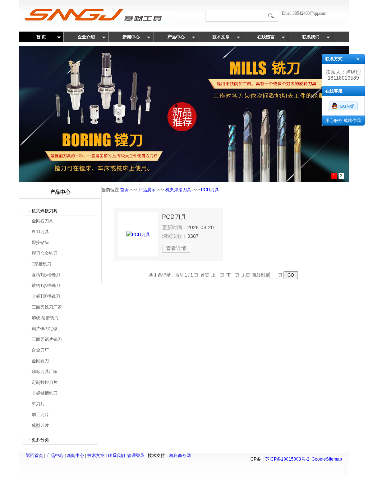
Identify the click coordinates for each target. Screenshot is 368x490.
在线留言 (266, 36)
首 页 (41, 36)
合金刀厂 (40, 350)
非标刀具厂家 (45, 371)
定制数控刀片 (45, 382)
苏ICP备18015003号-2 (287, 459)
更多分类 (40, 439)
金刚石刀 (40, 360)
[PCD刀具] (138, 234)
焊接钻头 (40, 242)
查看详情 (176, 248)
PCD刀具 (40, 231)
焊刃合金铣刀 (45, 253)
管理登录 (135, 455)
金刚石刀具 (42, 220)
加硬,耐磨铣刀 (45, 317)
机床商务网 (180, 455)
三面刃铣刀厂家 (47, 307)
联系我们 (310, 36)
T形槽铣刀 (41, 264)
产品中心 (176, 36)
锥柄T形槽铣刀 (46, 285)
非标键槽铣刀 (45, 393)
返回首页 (34, 455)
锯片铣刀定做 (45, 328)
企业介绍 (86, 36)
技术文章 (221, 36)
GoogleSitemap (327, 459)
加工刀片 (40, 414)
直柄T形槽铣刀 (46, 274)
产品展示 (147, 189)
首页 (124, 189)
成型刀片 (40, 425)
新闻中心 (131, 36)
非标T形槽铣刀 (46, 296)
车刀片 (38, 403)
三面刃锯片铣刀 (47, 339)
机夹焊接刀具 (45, 210)
